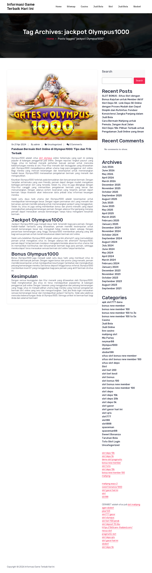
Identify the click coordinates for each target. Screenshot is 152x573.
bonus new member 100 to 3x (119, 312)
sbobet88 (108, 352)
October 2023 (110, 277)
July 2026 (108, 166)
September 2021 (111, 288)
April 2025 (108, 213)
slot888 (106, 423)
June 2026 (108, 170)
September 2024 (112, 238)
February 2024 (110, 263)
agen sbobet (108, 508)
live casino (108, 330)
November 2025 (111, 188)
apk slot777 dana (112, 302)
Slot (111, 6)
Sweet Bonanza (111, 434)
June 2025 (108, 206)
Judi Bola (98, 6)
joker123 (106, 511)
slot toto (106, 466)
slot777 (106, 416)
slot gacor (108, 405)
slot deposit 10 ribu (111, 524)
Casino (84, 6)
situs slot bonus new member (119, 355)
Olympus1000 (109, 345)
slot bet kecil (109, 373)
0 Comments (75, 144)
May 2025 (107, 209)
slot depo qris (108, 537)
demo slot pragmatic (112, 459)
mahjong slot (109, 334)
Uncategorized (55, 144)
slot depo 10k (110, 395)
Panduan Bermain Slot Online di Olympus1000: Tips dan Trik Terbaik (51, 151)
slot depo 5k (109, 402)
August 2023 (109, 284)
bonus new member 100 (116, 309)
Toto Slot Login (111, 441)
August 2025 (109, 199)
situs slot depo (111, 362)
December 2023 (111, 270)
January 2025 (110, 224)
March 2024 (109, 259)
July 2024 (108, 245)
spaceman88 (109, 430)
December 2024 (111, 227)
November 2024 (111, 231)
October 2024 (110, 234)
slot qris (107, 413)
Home (58, 6)
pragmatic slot (109, 534)
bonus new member (113, 305)
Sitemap (71, 6)
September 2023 (112, 281)
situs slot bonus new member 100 (121, 359)
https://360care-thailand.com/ (117, 527)
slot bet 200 (109, 370)
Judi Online (108, 327)
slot (104, 493)
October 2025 (110, 192)
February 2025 (110, 220)
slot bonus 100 (110, 380)
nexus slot (107, 531)
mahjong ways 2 (110, 483)
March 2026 (109, 181)
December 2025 (111, 184)
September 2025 (112, 195)
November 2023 (111, 274)
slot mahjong (134, 504)
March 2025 (109, 217)
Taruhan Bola (110, 438)
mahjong (106, 476)
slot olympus (45, 158)
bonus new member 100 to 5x (119, 316)
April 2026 (108, 177)
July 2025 (107, 202)
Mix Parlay (108, 337)
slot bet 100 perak (110, 521)
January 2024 (110, 267)
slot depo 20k (110, 398)
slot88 (106, 420)
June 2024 (108, 249)
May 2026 (107, 174)
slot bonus (108, 377)
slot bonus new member (116, 384)
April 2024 (108, 256)
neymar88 (108, 341)
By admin (35, 144)
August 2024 (109, 242)
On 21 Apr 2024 (18, 144)
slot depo (107, 391)
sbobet (106, 348)
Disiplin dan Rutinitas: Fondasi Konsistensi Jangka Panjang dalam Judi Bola (122, 114)
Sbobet (137, 6)
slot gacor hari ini (112, 409)
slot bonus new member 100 (118, 388)
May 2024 (107, 252)
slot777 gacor (108, 514)
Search (107, 71)
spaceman (108, 427)
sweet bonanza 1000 (112, 487)
